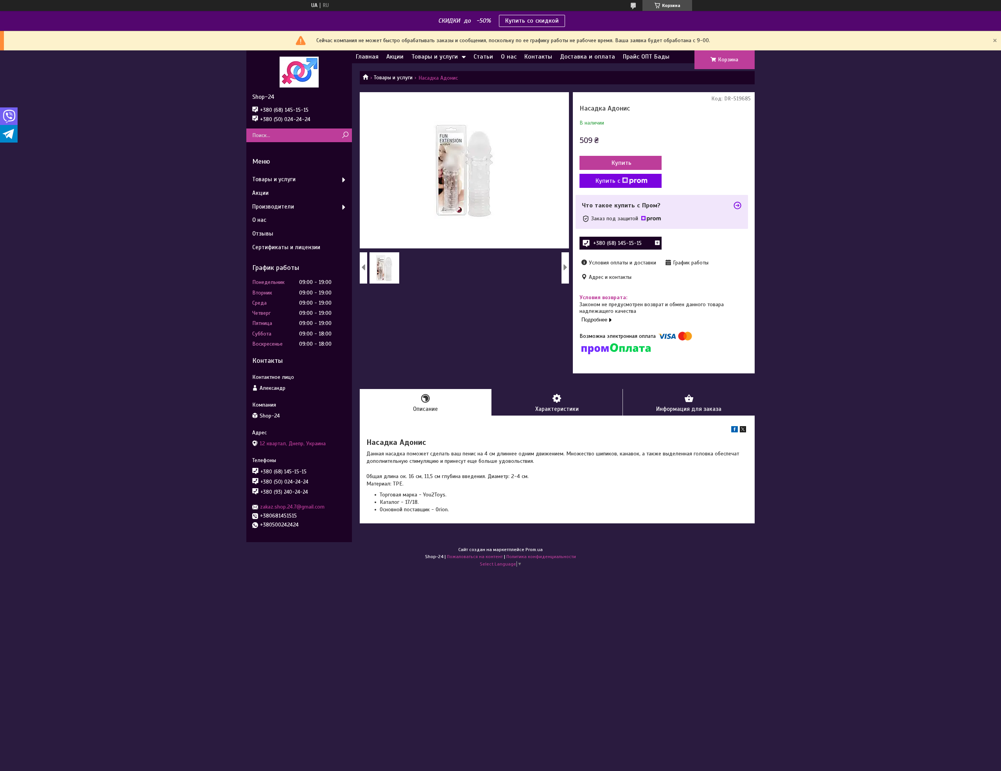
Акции (395, 57)
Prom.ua (534, 549)
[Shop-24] (299, 71)
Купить (621, 163)
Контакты (538, 57)
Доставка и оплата (587, 57)
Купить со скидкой (532, 21)
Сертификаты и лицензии (286, 247)
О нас (509, 57)
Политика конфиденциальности (541, 556)
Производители (273, 206)
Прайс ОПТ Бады (646, 57)
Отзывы (262, 233)
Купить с (608, 181)
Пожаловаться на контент (475, 556)
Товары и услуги (434, 57)
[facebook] (734, 430)
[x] (743, 430)
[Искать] (345, 135)
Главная (367, 57)
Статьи (483, 57)
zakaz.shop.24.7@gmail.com (292, 506)
